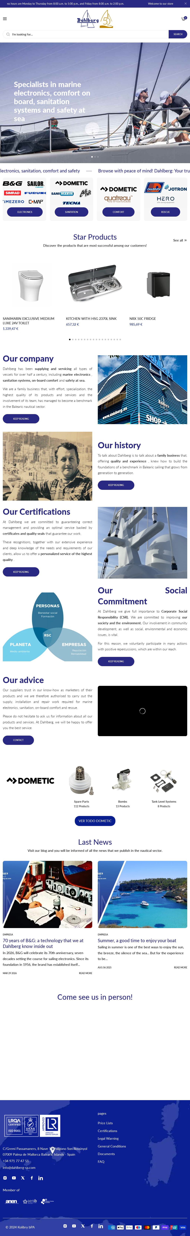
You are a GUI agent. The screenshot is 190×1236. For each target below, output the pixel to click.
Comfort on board (164, 801)
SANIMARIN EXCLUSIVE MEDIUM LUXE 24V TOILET (28, 320)
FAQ (101, 1162)
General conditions (112, 1146)
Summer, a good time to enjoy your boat (137, 940)
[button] (92, 157)
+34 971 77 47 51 (16, 1161)
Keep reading (21, 418)
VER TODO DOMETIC (95, 821)
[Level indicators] (123, 780)
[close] (185, 4)
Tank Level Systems (122, 801)
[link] (142, 389)
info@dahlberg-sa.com (19, 1167)
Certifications (107, 1131)
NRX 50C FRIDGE (143, 318)
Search (178, 34)
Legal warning (108, 1138)
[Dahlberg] (95, 19)
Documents (106, 1154)
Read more (85, 973)
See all (178, 240)
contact (18, 740)
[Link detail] (24, 199)
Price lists (105, 1123)
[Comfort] (164, 780)
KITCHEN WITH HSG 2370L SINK (91, 318)
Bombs (81, 801)
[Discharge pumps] (81, 780)
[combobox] (95, 34)
